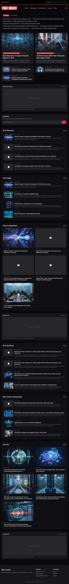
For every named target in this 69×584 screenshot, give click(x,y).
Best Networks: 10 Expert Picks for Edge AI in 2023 (17, 19)
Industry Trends (40, 571)
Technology (33, 8)
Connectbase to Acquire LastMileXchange (51, 26)
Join (64, 122)
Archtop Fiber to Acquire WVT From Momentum (16, 28)
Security (49, 8)
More (64, 130)
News (26, 8)
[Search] (66, 8)
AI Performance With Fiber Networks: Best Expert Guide (48, 19)
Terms (55, 575)
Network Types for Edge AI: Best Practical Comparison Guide (20, 21)
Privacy (55, 573)
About (54, 571)
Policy (55, 8)
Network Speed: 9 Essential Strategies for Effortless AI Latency (20, 26)
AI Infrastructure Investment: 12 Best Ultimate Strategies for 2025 (21, 23)
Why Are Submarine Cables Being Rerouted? (44, 28)
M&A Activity (39, 573)
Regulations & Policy (41, 575)
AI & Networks (42, 8)
